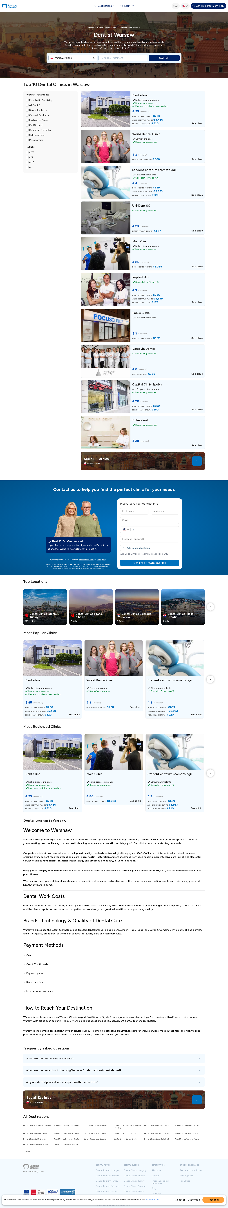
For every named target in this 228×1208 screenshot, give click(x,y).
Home (91, 28)
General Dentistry (39, 115)
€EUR (175, 6)
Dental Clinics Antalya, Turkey (156, 1125)
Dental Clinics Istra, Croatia (95, 1139)
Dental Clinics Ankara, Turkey (35, 1133)
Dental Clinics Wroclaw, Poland (36, 1144)
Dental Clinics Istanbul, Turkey (186, 1125)
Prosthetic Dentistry (40, 100)
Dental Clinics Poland (106, 28)
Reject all (180, 1199)
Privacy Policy (152, 1199)
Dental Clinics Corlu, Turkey (125, 1133)
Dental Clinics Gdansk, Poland (156, 1139)
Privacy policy (101, 560)
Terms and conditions (86, 560)
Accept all (213, 1199)
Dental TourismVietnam (108, 1186)
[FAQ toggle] (114, 1058)
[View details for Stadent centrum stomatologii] (143, 182)
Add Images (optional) (139, 547)
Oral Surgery (36, 125)
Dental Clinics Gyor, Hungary (95, 1125)
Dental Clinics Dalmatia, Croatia (66, 1139)
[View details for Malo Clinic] (143, 253)
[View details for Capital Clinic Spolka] (143, 396)
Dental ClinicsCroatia (134, 1186)
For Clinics (185, 1181)
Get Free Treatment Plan (210, 5)
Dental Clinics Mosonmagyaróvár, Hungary (127, 1126)
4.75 (31, 152)
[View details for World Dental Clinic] (143, 146)
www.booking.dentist (110, 1205)
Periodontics (36, 139)
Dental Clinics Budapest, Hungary (37, 1125)
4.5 (31, 157)
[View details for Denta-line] (143, 109)
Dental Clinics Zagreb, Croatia (156, 1133)
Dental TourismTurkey (107, 1181)
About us (156, 1170)
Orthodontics (37, 135)
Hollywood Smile (38, 120)
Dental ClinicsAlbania (134, 1176)
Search (164, 57)
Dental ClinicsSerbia (134, 1191)
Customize (194, 1199)
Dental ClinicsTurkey (134, 1181)
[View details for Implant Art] (143, 289)
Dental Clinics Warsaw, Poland (186, 1139)
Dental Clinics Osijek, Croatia (125, 1139)
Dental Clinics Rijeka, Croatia (186, 1133)
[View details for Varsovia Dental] (143, 361)
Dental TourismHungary (108, 1170)
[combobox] (54, 57)
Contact (156, 1176)
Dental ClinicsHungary (135, 1170)
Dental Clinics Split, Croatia (34, 1139)
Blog (154, 1188)
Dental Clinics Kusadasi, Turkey (66, 1133)
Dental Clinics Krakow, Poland (66, 1144)
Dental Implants (38, 110)
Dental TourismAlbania (107, 1176)
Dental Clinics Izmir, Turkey (95, 1133)
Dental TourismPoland (107, 1191)
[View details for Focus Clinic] (143, 325)
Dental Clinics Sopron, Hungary (66, 1125)
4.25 (31, 162)
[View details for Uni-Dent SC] (143, 218)
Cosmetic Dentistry (40, 130)
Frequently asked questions (160, 1182)
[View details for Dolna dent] (143, 432)
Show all (26, 1151)
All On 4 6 (34, 105)
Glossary (156, 1194)
